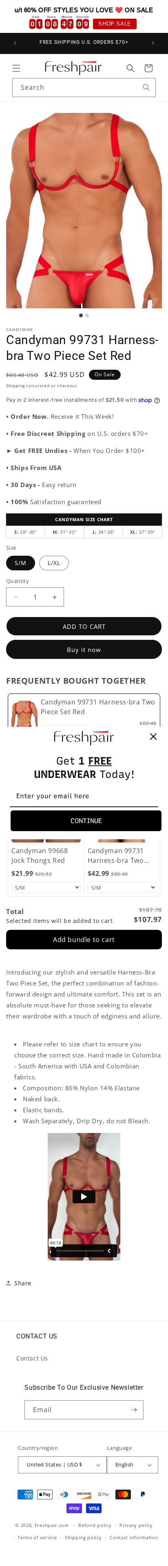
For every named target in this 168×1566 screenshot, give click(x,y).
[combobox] (84, 87)
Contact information (134, 1537)
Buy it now (84, 649)
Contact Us (32, 1358)
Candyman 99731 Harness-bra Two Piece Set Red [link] (98, 706)
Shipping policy (83, 1537)
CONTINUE (86, 821)
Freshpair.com (52, 1525)
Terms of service (37, 1537)
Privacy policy (136, 1525)
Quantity (17, 581)
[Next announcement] (153, 43)
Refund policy (94, 1525)
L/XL (54, 563)
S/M (21, 563)
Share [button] (22, 1283)
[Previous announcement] (15, 43)
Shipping (15, 385)
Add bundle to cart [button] (84, 939)
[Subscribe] (134, 1409)
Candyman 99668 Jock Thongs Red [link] (39, 855)
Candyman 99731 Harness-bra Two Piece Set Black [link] (116, 855)
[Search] (146, 87)
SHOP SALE (114, 24)
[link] (24, 717)
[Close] (153, 736)
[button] (16, 68)
